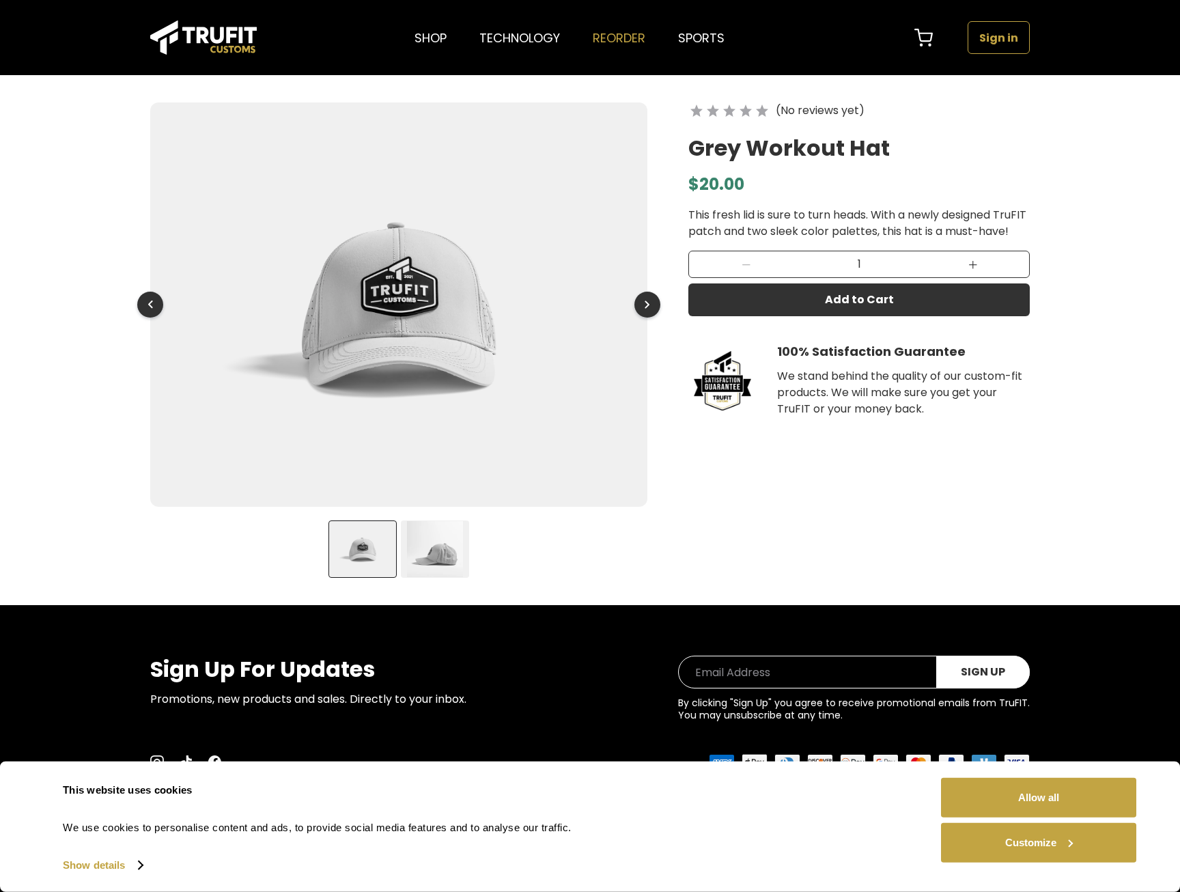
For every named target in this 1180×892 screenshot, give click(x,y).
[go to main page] (203, 37)
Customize (1030, 842)
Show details (94, 865)
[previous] (150, 305)
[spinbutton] (859, 264)
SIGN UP (983, 672)
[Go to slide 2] (435, 549)
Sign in (998, 38)
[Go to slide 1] (362, 549)
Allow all (1038, 797)
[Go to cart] (923, 37)
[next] (647, 305)
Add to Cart (859, 299)
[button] (745, 264)
